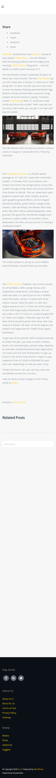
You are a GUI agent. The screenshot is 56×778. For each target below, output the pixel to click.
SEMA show (21, 57)
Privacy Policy (9, 712)
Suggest (6, 749)
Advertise (7, 744)
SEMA (14, 382)
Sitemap (6, 717)
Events (22, 402)
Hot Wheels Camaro (17, 173)
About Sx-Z (8, 698)
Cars (15, 402)
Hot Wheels (44, 78)
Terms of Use (9, 708)
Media (5, 735)
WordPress (38, 769)
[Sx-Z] (3, 6)
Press (5, 740)
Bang (20, 100)
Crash (13, 100)
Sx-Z (20, 769)
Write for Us (8, 703)
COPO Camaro (19, 65)
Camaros (37, 54)
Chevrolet (7, 54)
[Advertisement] (14, 500)
